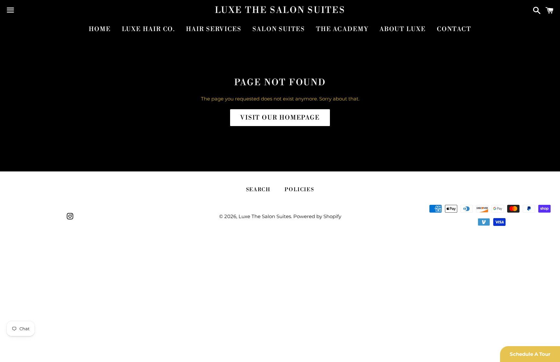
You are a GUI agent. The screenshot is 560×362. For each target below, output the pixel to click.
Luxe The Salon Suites (280, 10)
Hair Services (213, 29)
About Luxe (402, 29)
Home (100, 29)
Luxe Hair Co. (148, 29)
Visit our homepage (280, 118)
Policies (299, 189)
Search (258, 189)
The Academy (342, 29)
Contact (454, 29)
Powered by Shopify (317, 216)
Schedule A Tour (530, 354)
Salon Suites (278, 29)
